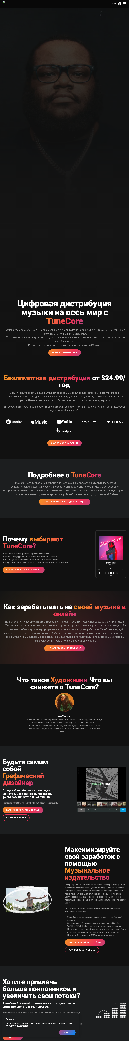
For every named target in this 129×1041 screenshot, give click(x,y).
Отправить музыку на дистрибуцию (64, 502)
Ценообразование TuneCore (64, 648)
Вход (113, 4)
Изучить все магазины (64, 443)
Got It (67, 1032)
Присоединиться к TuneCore (23, 570)
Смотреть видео (16, 817)
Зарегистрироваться (64, 352)
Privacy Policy (22, 1026)
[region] (40, 1025)
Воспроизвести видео (81, 950)
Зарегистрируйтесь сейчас (22, 810)
